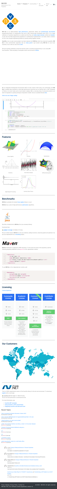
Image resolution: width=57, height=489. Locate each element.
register (4, 393)
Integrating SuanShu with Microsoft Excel (15, 406)
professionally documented (48, 31)
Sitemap (7, 485)
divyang (4, 432)
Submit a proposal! (49, 312)
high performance (23, 31)
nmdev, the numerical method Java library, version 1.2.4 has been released (18, 423)
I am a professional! (35, 326)
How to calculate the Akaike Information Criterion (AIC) (13, 413)
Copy (53, 254)
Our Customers (9, 343)
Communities (33, 4)
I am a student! (21, 318)
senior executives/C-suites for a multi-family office (12, 441)
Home (18, 4)
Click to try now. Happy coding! (9, 95)
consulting (18, 234)
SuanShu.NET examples (11, 403)
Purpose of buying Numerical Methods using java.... (13, 427)
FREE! (8, 318)
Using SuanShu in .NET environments (14, 404)
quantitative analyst (5, 437)
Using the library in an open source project (11, 420)
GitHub (37, 50)
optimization (25, 205)
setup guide (29, 42)
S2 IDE (21, 44)
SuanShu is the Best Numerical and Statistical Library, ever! (28, 465)
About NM (47, 4)
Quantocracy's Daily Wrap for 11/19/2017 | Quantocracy (20, 472)
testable (53, 35)
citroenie (4, 428)
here (46, 92)
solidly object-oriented (39, 35)
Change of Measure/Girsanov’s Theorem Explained (21, 447)
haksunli (4, 425)
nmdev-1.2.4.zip (8, 230)
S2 (2, 430)
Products (25, 4)
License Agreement (6, 290)
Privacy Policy (14, 485)
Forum (3, 485)
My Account (41, 4)
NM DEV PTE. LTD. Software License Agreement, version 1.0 (17, 486)
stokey (4, 435)
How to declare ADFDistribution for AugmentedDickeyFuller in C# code (17, 416)
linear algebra (20, 202)
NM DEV (4, 3)
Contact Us (21, 485)
